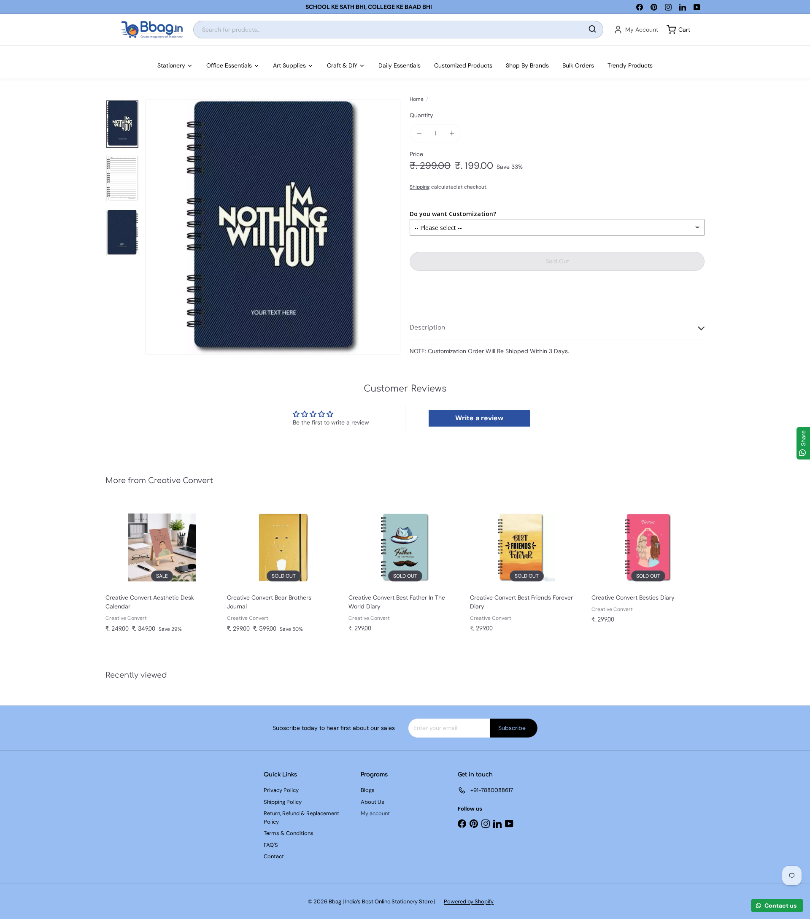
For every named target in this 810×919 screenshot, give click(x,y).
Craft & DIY (342, 65)
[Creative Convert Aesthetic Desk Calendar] (162, 571)
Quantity (421, 115)
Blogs (368, 790)
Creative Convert (180, 480)
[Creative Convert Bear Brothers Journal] (283, 571)
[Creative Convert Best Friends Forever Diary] (526, 571)
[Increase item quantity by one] (451, 133)
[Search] (592, 29)
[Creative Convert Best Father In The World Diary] (405, 571)
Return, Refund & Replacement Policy (301, 817)
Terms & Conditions (288, 833)
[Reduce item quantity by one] (419, 133)
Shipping (420, 187)
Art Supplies (289, 65)
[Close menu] (2, 50)
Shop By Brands (527, 65)
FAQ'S (271, 845)
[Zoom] (273, 227)
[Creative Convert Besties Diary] (648, 567)
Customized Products (463, 65)
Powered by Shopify (469, 901)
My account (375, 813)
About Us (372, 801)
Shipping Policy (283, 801)
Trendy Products (630, 65)
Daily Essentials (399, 65)
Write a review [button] (479, 418)
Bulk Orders (578, 65)
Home (417, 99)
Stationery (171, 65)
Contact (274, 856)
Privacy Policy (281, 790)
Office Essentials (229, 65)
